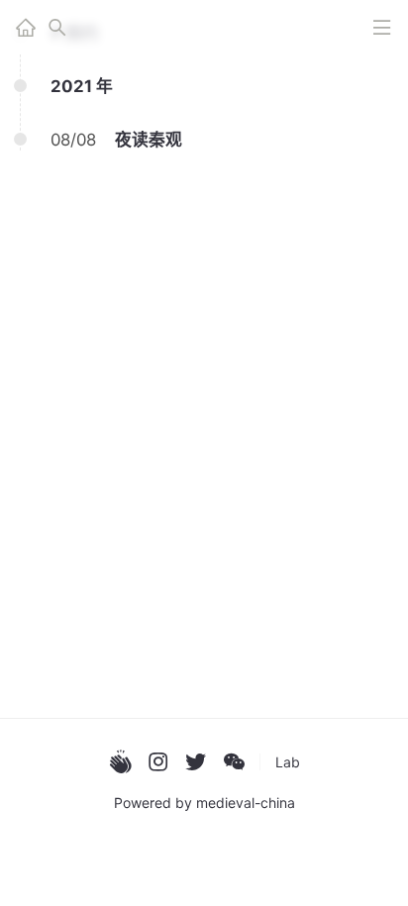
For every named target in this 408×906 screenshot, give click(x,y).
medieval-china (245, 802)
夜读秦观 (148, 140)
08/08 (73, 140)
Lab (287, 762)
